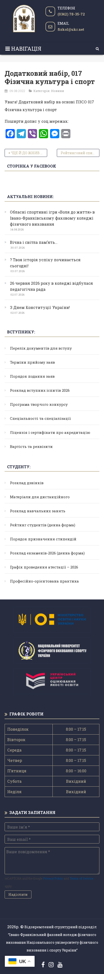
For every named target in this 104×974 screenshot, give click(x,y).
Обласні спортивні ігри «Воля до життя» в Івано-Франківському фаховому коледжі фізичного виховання (52, 218)
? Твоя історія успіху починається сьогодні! (45, 262)
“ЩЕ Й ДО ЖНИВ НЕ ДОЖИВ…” (29, 153)
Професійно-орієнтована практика (44, 581)
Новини (57, 91)
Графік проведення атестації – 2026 (44, 567)
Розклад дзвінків (27, 482)
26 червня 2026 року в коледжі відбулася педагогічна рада (51, 286)
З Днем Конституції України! (40, 307)
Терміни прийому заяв (32, 362)
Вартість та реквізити (31, 446)
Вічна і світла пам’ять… (34, 242)
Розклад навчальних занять (37, 510)
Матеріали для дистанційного (40, 496)
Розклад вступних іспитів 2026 (40, 390)
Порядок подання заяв (32, 376)
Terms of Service (81, 878)
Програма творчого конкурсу (39, 404)
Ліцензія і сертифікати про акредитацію (50, 432)
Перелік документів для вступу (41, 348)
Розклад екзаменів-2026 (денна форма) (47, 553)
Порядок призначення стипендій (43, 539)
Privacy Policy (53, 878)
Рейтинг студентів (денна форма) (42, 524)
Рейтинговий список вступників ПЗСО (80, 153)
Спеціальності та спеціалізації (40, 418)
